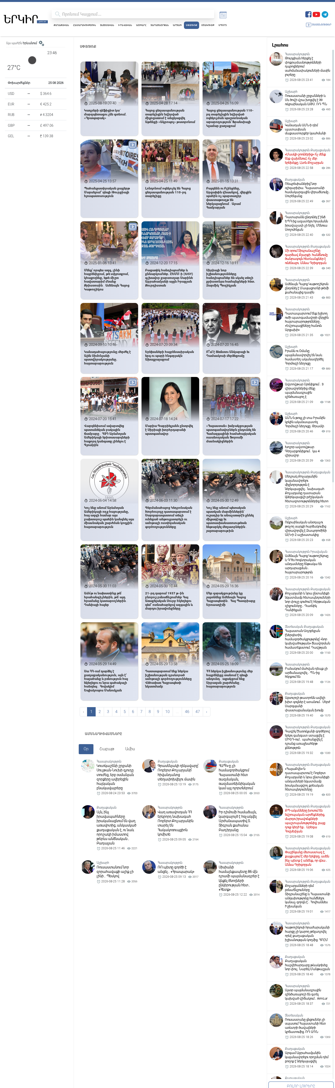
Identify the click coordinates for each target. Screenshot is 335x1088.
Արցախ (177, 25)
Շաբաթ (107, 749)
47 (197, 711)
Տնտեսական (107, 25)
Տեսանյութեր (321, 24)
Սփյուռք (191, 25)
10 (167, 711)
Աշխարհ (141, 25)
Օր (86, 749)
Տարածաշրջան (160, 25)
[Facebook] (308, 13)
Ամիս (130, 749)
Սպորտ (223, 25)
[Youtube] (316, 13)
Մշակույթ (207, 25)
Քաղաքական (61, 25)
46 (187, 711)
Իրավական (125, 25)
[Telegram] (325, 13)
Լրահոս (280, 45)
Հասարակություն (84, 25)
